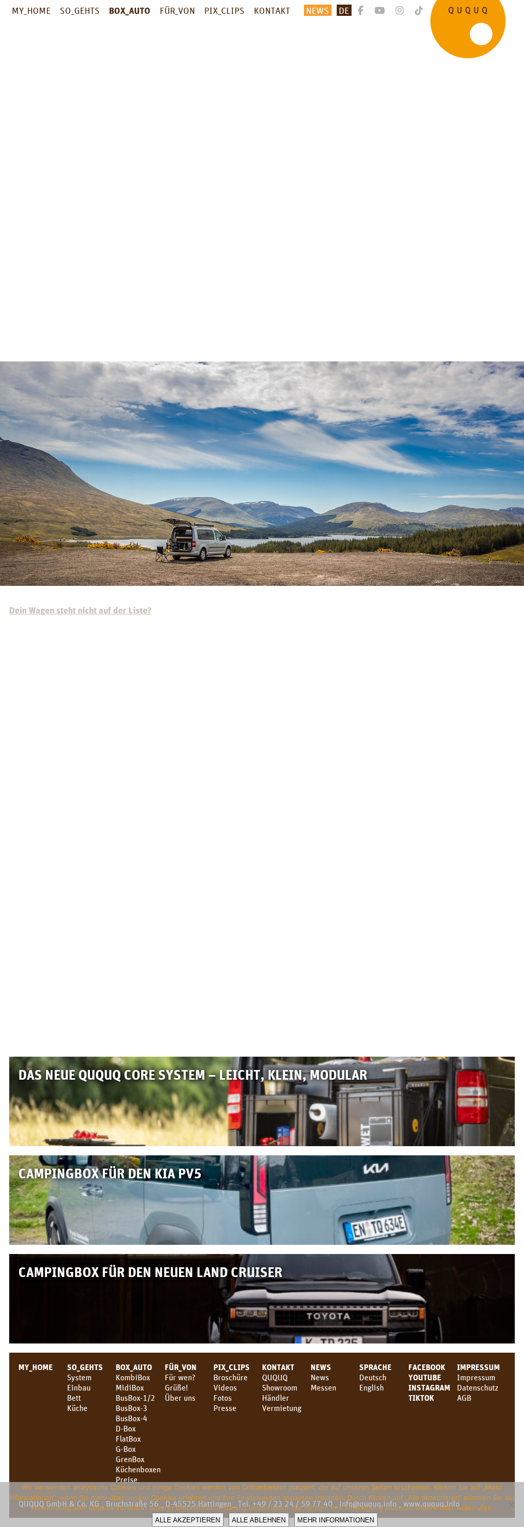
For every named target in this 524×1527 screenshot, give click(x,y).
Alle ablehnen (259, 1520)
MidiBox (130, 1387)
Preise (127, 1479)
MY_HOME (31, 10)
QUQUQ (275, 1377)
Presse (224, 1408)
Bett (74, 1398)
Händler (275, 1398)
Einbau (79, 1387)
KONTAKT (272, 10)
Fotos (222, 1398)
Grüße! (176, 1387)
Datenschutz (477, 1387)
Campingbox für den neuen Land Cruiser (150, 1271)
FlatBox (128, 1438)
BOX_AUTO (129, 10)
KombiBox (133, 1377)
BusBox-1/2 (135, 1398)
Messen (323, 1387)
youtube (424, 1377)
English (371, 1387)
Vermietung (281, 1408)
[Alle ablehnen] (511, 1504)
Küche (77, 1408)
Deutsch (372, 1377)
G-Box (126, 1449)
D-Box (126, 1428)
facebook (426, 1367)
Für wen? (180, 1377)
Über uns (180, 1398)
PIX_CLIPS (224, 10)
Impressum (478, 1367)
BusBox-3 (131, 1408)
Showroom (279, 1387)
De (344, 10)
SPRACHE (375, 1367)
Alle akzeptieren (187, 1520)
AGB (464, 1398)
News (317, 10)
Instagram (429, 1387)
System (79, 1377)
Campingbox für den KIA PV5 (110, 1173)
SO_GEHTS (80, 10)
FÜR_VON (177, 10)
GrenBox (130, 1459)
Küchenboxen (138, 1469)
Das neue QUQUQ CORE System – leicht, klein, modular (192, 1074)
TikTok (421, 1398)
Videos (225, 1387)
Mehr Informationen (335, 1520)
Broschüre (230, 1377)
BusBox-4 (131, 1418)
